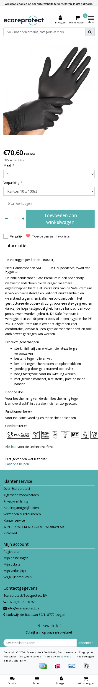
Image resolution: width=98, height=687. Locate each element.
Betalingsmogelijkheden (21, 507)
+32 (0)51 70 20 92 (20, 602)
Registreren (11, 551)
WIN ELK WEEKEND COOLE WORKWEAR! (33, 527)
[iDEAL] (59, 668)
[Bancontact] (73, 668)
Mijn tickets (11, 564)
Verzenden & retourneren (22, 514)
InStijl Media (64, 656)
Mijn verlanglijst (14, 570)
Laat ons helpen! (17, 464)
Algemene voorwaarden (21, 495)
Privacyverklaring (15, 501)
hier (14, 447)
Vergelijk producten (17, 577)
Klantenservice (14, 520)
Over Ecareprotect (16, 488)
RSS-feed (10, 533)
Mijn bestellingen (15, 558)
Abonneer (85, 643)
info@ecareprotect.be (23, 608)
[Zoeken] (90, 32)
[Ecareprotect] (24, 20)
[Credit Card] (44, 668)
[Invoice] (88, 668)
